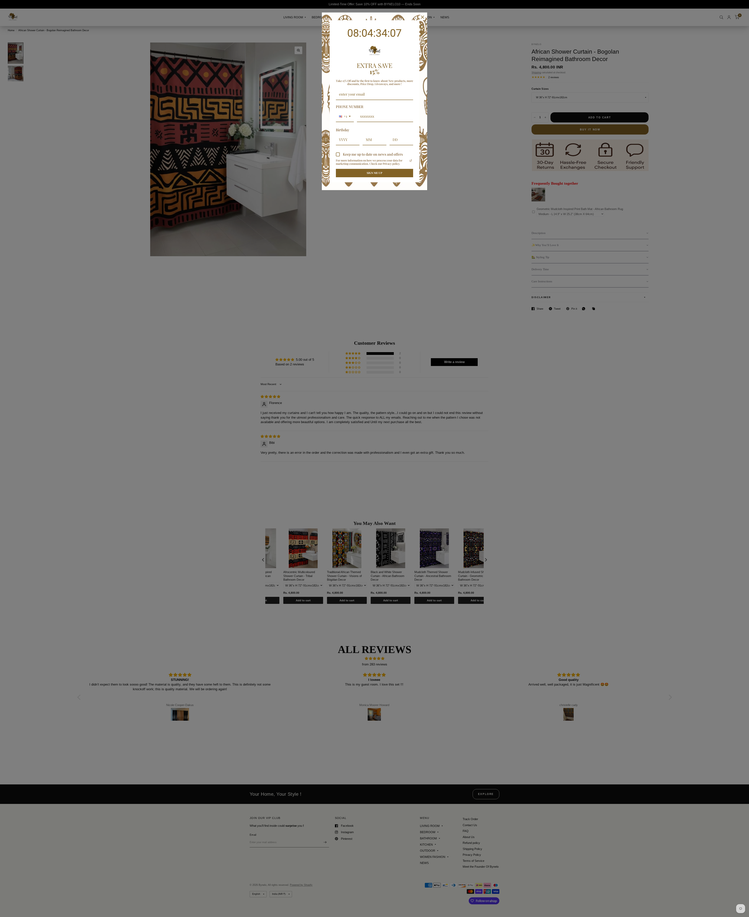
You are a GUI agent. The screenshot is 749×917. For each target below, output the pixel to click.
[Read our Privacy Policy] (410, 160)
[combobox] (345, 116)
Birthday (342, 130)
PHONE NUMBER (349, 106)
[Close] (422, 17)
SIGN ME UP (374, 173)
